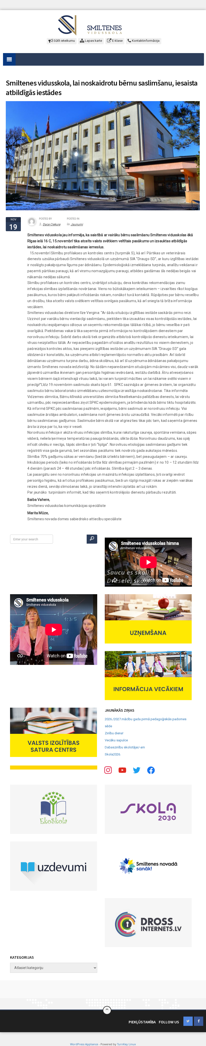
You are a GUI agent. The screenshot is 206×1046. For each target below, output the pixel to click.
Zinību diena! (114, 733)
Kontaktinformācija (145, 41)
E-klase (117, 41)
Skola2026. (113, 754)
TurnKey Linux (126, 1044)
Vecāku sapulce (116, 740)
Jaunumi (77, 224)
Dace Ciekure (51, 224)
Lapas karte (93, 41)
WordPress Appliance (84, 1044)
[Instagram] (136, 770)
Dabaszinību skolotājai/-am (125, 747)
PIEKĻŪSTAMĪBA (142, 1021)
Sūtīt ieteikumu (64, 41)
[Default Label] (151, 770)
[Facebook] (108, 770)
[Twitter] (122, 770)
